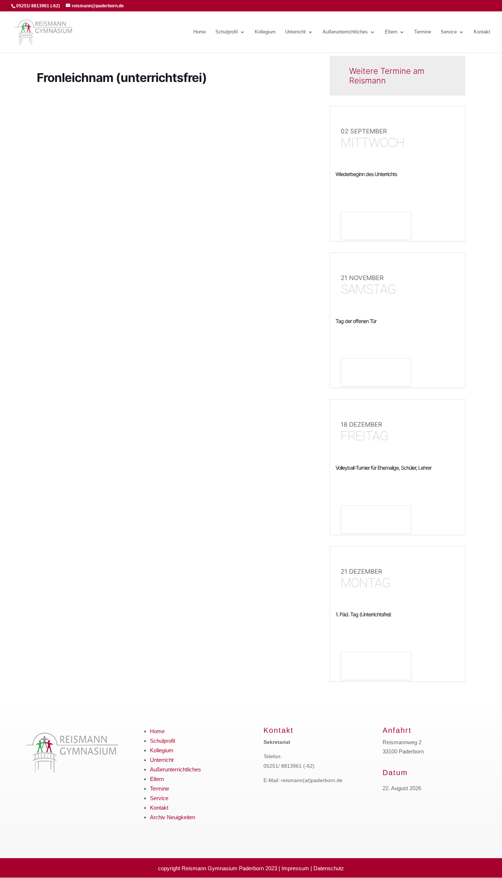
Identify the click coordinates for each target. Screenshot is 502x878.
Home (199, 32)
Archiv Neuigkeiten (172, 817)
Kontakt (482, 32)
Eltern (391, 32)
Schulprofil (226, 32)
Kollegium (265, 32)
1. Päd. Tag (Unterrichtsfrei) (363, 614)
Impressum (295, 868)
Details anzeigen (376, 226)
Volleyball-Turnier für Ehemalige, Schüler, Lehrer (383, 468)
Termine (422, 32)
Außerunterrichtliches (345, 32)
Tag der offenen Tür (356, 321)
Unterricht (295, 32)
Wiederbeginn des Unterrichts (366, 174)
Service (449, 32)
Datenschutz (328, 868)
